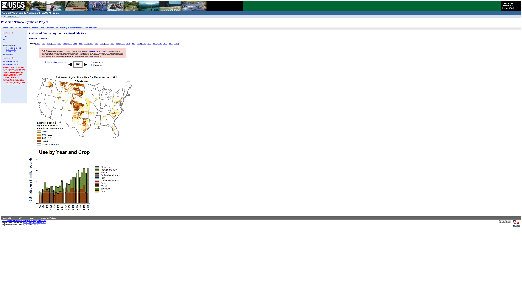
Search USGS (508, 8)
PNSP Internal (91, 28)
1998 (65, 44)
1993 (38, 44)
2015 (155, 44)
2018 (171, 44)
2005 (102, 44)
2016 (160, 44)
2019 (176, 44)
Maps (5, 39)
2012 (139, 44)
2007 (112, 44)
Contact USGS (508, 6)
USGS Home (507, 3)
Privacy (31, 218)
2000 (75, 44)
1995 (49, 44)
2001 (81, 44)
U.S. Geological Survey (36, 221)
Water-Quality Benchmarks (71, 28)
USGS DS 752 (11, 49)
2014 (149, 44)
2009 (123, 44)
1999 (70, 44)
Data (42, 28)
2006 (107, 44)
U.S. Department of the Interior (14, 221)
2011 (133, 44)
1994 (43, 44)
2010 (128, 44)
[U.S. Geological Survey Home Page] (13, 10)
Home (5, 28)
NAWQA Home (11, 16)
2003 (91, 44)
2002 (86, 44)
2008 (118, 44)
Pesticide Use (52, 28)
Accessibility (7, 218)
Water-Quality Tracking (10, 61)
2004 (96, 44)
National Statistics (30, 28)
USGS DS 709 (11, 51)
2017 (165, 44)
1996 (54, 44)
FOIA (20, 218)
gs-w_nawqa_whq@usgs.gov (34, 223)
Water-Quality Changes (10, 64)
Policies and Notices (48, 218)
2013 (144, 44)
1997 (59, 44)
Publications (15, 28)
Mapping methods (9, 54)
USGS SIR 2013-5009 (13, 48)
